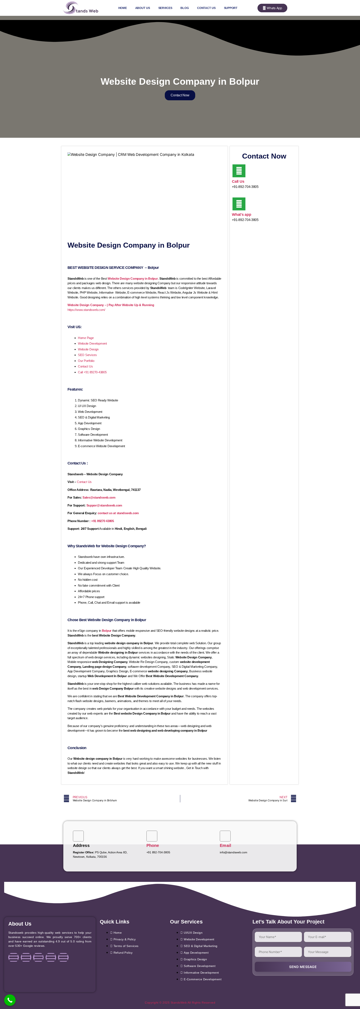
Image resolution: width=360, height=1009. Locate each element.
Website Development (92, 343)
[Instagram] (26, 957)
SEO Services (87, 355)
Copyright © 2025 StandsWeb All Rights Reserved (180, 1002)
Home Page (86, 338)
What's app (241, 214)
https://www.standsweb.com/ (86, 310)
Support (231, 8)
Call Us (238, 181)
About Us (142, 8)
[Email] (225, 836)
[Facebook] (13, 957)
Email (225, 845)
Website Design (88, 349)
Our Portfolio (86, 360)
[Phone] (151, 836)
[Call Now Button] (10, 1000)
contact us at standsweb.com (118, 513)
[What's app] (239, 204)
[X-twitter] (51, 957)
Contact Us (206, 8)
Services (165, 8)
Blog (184, 8)
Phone (152, 845)
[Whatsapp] (63, 957)
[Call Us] (239, 171)
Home (122, 8)
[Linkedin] (38, 957)
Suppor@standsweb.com (104, 505)
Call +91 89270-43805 (92, 372)
